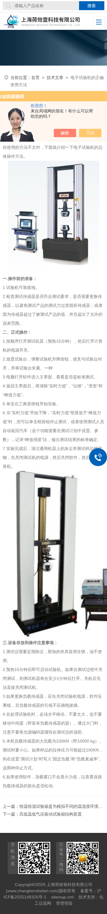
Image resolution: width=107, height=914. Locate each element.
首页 (35, 77)
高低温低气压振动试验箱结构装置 (50, 814)
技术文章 (55, 77)
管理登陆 (64, 903)
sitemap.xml (62, 897)
